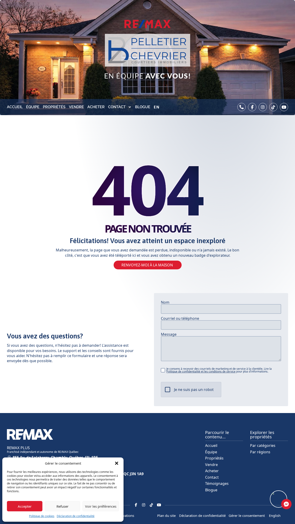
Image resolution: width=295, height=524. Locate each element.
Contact (117, 107)
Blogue (142, 107)
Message (169, 334)
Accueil (15, 107)
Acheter (96, 107)
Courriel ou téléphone (180, 318)
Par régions (260, 452)
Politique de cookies (41, 516)
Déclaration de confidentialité (75, 516)
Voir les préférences (100, 506)
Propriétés (54, 107)
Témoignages (217, 483)
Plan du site (166, 515)
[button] (116, 463)
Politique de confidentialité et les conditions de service (201, 371)
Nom (165, 302)
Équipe (32, 107)
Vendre (76, 107)
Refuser (62, 506)
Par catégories (262, 445)
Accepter (25, 506)
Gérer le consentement (247, 515)
